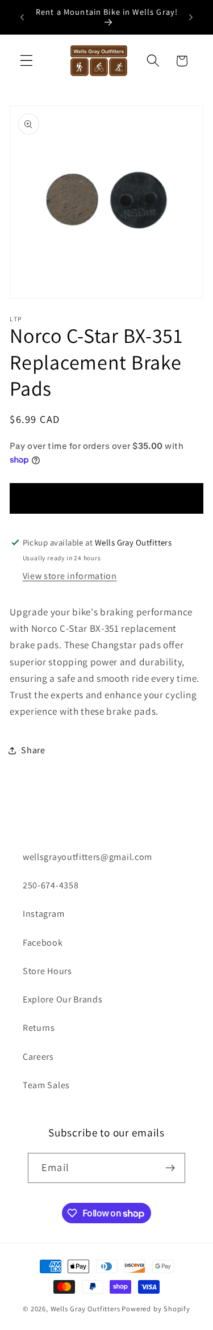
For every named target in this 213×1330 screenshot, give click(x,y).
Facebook (43, 943)
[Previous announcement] (22, 17)
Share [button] (33, 750)
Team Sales (46, 1085)
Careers (38, 1057)
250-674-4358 (50, 885)
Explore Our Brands (62, 999)
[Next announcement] (190, 17)
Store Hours (47, 971)
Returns (39, 1028)
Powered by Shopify (156, 1309)
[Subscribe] (170, 1168)
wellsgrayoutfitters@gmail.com (87, 857)
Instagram (43, 914)
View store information (70, 576)
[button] (26, 61)
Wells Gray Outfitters (85, 1309)
